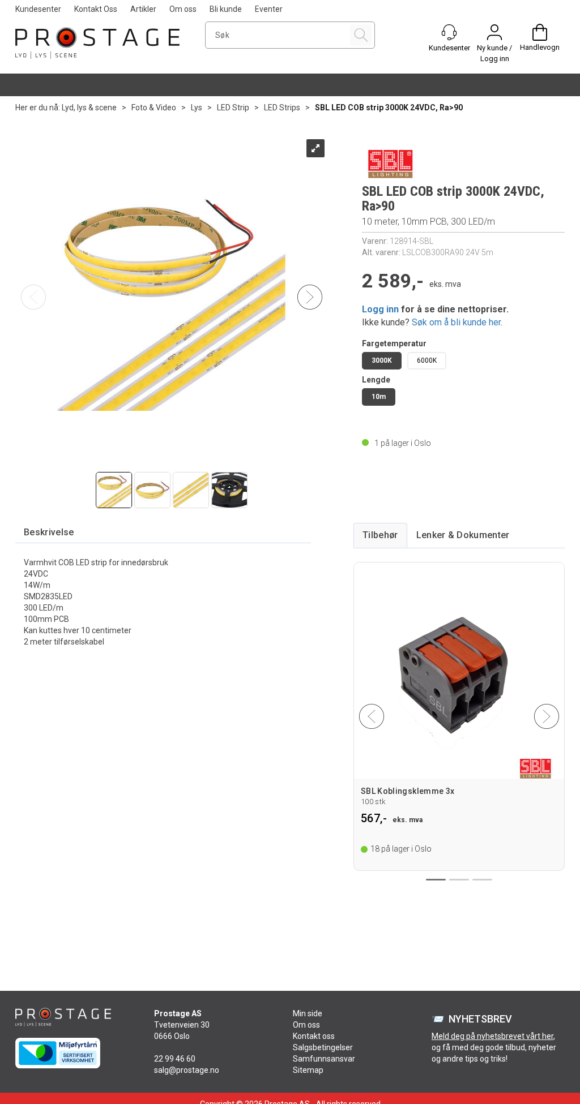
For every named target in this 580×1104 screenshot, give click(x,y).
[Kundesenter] (449, 32)
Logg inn (380, 309)
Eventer (269, 9)
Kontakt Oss (95, 9)
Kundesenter (38, 9)
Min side (307, 1013)
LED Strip (233, 107)
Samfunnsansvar (324, 1058)
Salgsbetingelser (323, 1047)
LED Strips (282, 107)
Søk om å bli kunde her (456, 322)
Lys (196, 107)
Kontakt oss (314, 1036)
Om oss (183, 9)
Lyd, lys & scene (89, 107)
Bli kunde (226, 9)
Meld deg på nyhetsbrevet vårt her (492, 1036)
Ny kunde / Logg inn (494, 53)
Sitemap (308, 1070)
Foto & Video (153, 107)
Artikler (143, 9)
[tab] (49, 533)
